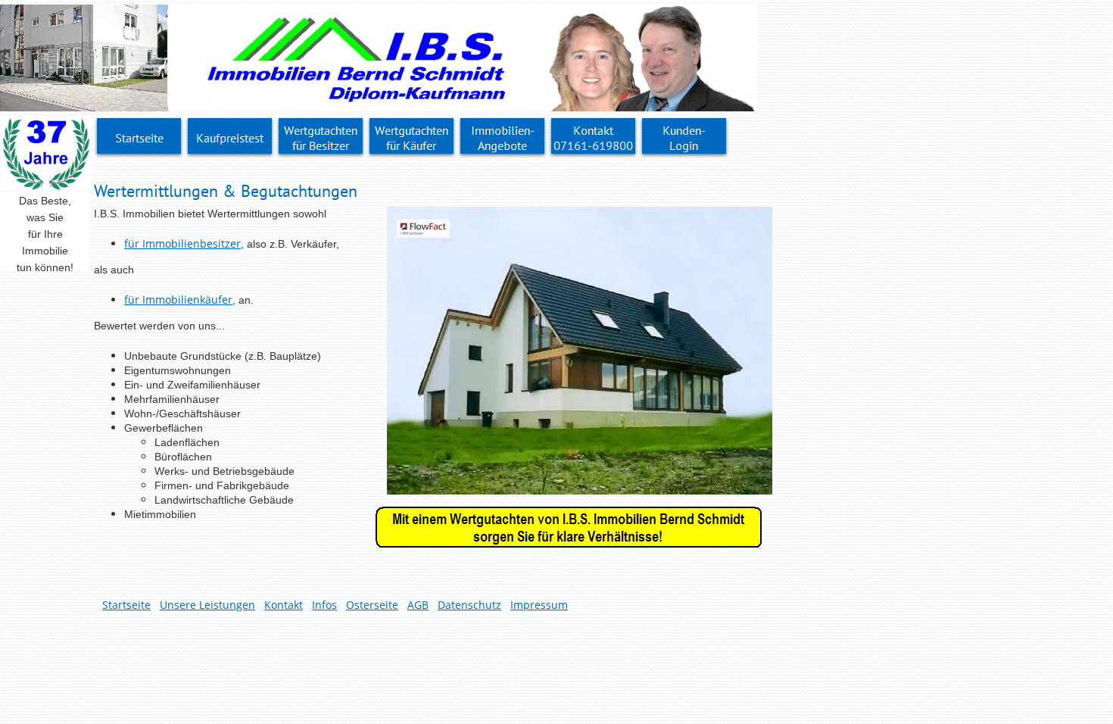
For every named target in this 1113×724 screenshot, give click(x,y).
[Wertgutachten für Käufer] (411, 138)
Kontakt (283, 605)
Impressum (539, 605)
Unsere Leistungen (207, 605)
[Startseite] (139, 138)
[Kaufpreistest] (230, 138)
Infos (324, 605)
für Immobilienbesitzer (182, 243)
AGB (418, 605)
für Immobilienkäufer (178, 299)
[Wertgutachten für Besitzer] (321, 138)
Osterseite (372, 605)
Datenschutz (469, 605)
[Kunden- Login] (684, 138)
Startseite (126, 605)
